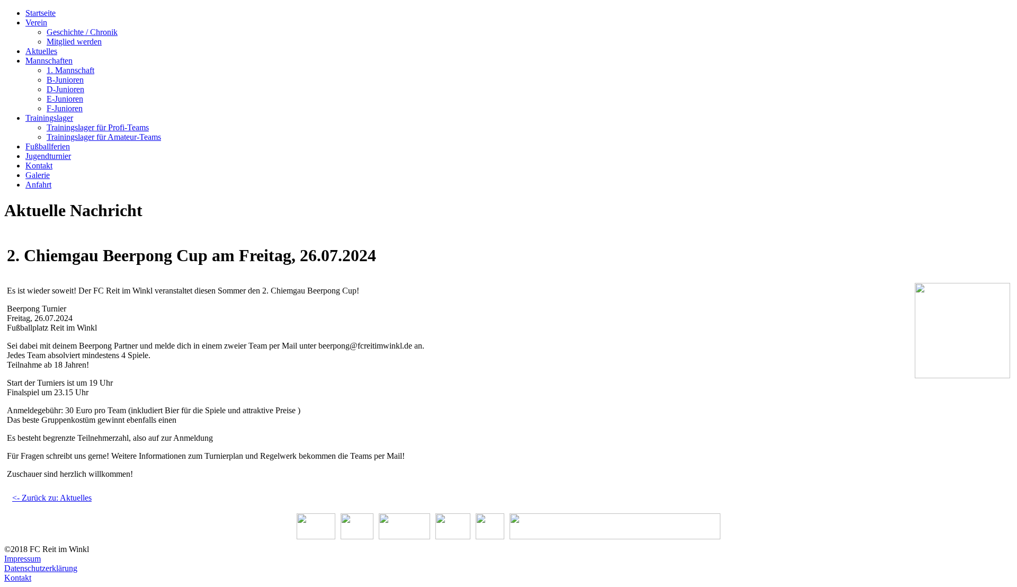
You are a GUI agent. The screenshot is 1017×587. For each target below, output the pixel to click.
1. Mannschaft (70, 70)
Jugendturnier (48, 156)
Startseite (40, 12)
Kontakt (38, 165)
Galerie (37, 175)
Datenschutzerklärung (40, 568)
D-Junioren (65, 89)
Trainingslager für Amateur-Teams (104, 136)
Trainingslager (49, 117)
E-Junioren (65, 98)
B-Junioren (65, 79)
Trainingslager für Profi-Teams (98, 127)
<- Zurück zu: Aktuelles (52, 497)
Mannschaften (49, 60)
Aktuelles (41, 51)
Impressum (22, 558)
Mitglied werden (74, 41)
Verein (36, 22)
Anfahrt (38, 184)
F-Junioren (65, 108)
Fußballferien (47, 146)
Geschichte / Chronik (82, 32)
